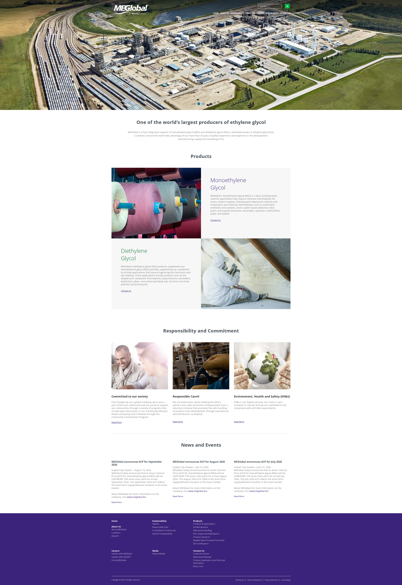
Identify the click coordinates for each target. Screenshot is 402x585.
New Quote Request (202, 556)
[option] (201, 55)
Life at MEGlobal (118, 560)
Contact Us (285, 13)
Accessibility (286, 580)
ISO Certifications (201, 543)
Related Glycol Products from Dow (208, 540)
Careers (260, 13)
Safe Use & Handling (202, 530)
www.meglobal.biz (136, 496)
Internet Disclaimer (254, 580)
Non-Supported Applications (206, 533)
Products (250, 13)
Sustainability (237, 13)
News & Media (271, 13)
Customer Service (201, 553)
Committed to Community (164, 530)
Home (216, 13)
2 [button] (203, 103)
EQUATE (263, 6)
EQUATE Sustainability (162, 533)
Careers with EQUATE (121, 556)
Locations (115, 532)
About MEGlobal (118, 529)
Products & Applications (204, 523)
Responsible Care (160, 527)
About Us (224, 13)
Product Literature (201, 537)
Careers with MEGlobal (121, 553)
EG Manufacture (200, 527)
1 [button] (198, 103)
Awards (155, 523)
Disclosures (239, 580)
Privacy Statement (271, 580)
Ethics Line (198, 566)
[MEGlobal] (131, 9)
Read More (116, 422)
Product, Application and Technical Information (209, 561)
